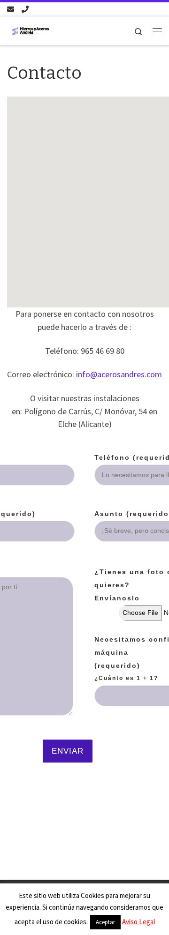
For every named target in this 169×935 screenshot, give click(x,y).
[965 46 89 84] (25, 9)
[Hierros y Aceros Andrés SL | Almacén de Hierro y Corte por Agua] (30, 30)
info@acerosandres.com (119, 374)
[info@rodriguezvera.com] (10, 9)
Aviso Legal (138, 921)
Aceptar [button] (105, 922)
